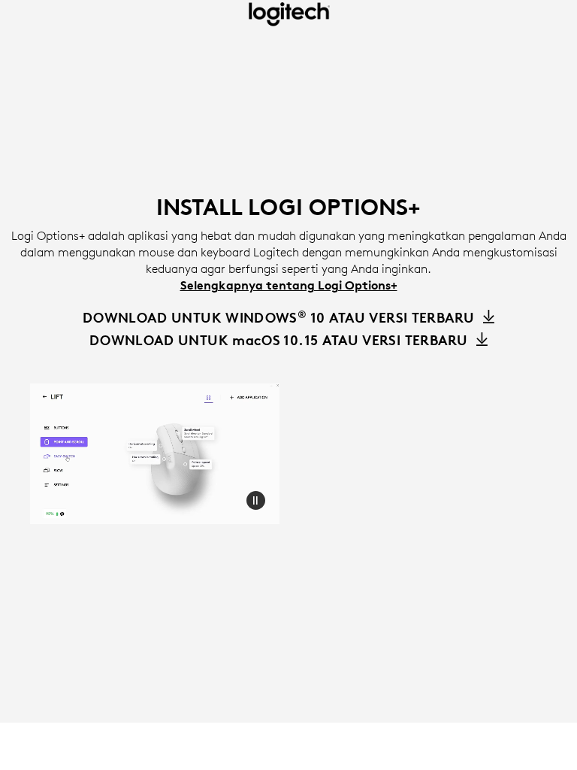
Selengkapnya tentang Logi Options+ (288, 285)
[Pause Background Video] (255, 500)
